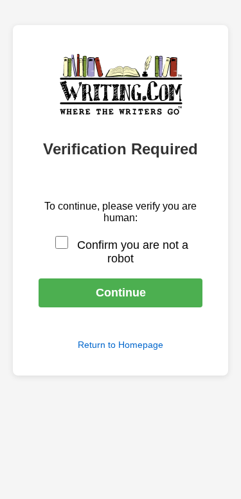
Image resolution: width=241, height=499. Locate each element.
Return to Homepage (120, 345)
